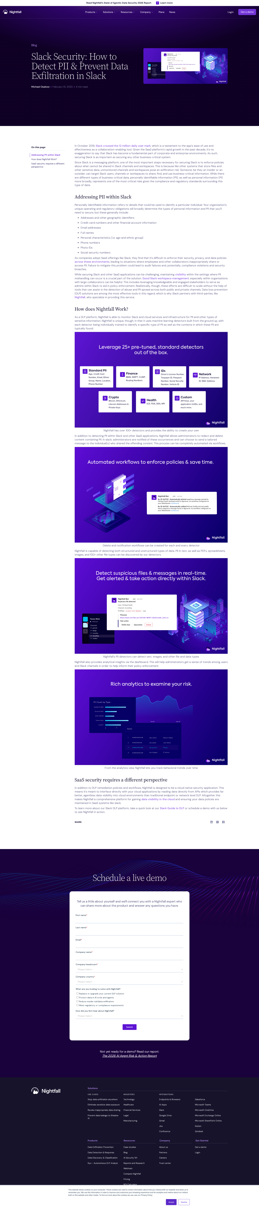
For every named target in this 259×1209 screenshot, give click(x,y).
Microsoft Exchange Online (208, 1115)
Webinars (128, 1168)
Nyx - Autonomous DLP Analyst (103, 1163)
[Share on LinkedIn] (211, 822)
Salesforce (200, 1099)
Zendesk (199, 1131)
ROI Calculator (130, 1184)
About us (163, 1147)
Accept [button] (171, 1202)
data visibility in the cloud (158, 799)
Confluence (164, 1131)
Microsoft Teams (203, 1104)
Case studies (130, 1147)
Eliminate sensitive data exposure (104, 1104)
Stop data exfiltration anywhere (103, 1099)
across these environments (92, 262)
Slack (161, 1110)
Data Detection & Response (101, 1152)
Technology (129, 1099)
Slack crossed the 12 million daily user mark (123, 146)
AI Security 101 (130, 1157)
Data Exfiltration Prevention (100, 1147)
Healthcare (129, 1104)
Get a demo (247, 12)
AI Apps (163, 1104)
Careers (163, 1157)
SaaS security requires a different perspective (47, 165)
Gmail (162, 1120)
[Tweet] (217, 822)
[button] (92, 12)
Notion (198, 1126)
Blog (126, 1152)
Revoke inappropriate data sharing (104, 1110)
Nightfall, (80, 297)
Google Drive (165, 1115)
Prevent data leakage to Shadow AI (103, 1117)
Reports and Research (134, 1163)
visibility (180, 274)
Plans (161, 12)
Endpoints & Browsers (169, 1099)
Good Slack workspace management (165, 278)
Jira (160, 1126)
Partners (163, 1152)
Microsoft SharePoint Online (208, 1120)
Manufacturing (130, 1120)
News (172, 12)
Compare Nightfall (132, 1173)
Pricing (127, 1179)
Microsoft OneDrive (204, 1110)
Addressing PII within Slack (45, 154)
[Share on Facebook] (223, 822)
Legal (126, 1115)
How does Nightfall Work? (44, 159)
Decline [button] (184, 1202)
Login (231, 12)
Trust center (165, 1163)
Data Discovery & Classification (103, 1157)
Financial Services (132, 1110)
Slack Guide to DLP (172, 808)
